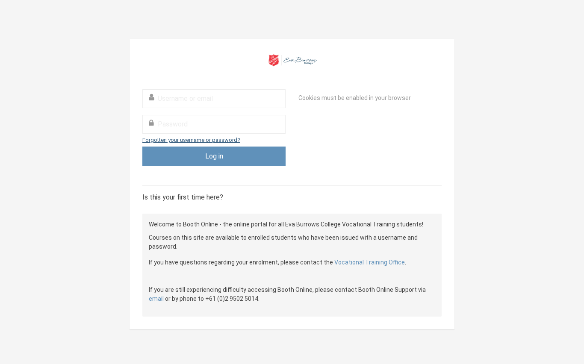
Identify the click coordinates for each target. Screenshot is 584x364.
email (156, 298)
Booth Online (292, 60)
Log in (214, 156)
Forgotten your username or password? (191, 140)
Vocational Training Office (369, 262)
